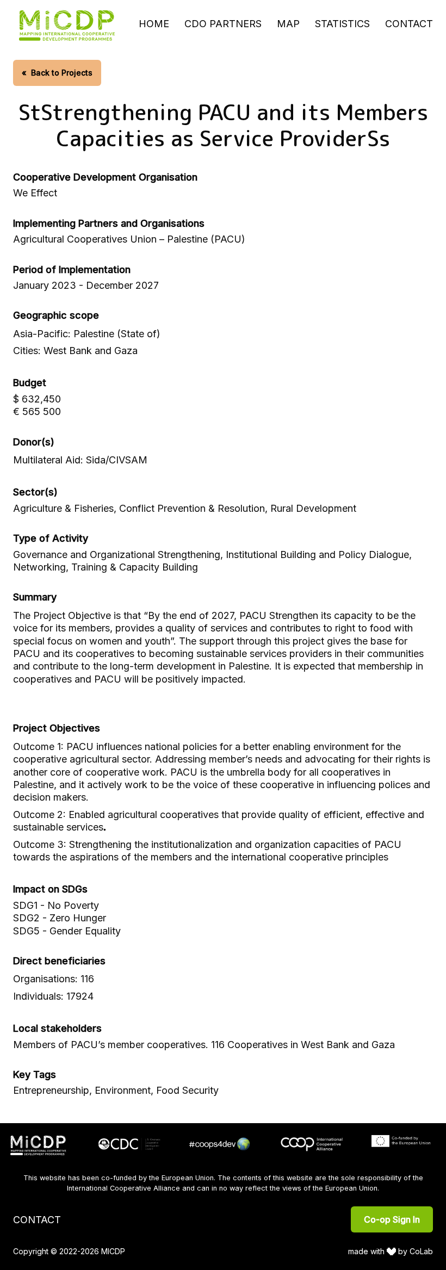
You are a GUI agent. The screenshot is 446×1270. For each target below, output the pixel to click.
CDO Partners (223, 23)
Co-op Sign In (392, 1219)
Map (288, 23)
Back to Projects (57, 72)
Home (154, 23)
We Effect (35, 193)
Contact (409, 23)
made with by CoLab (390, 1251)
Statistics (342, 23)
